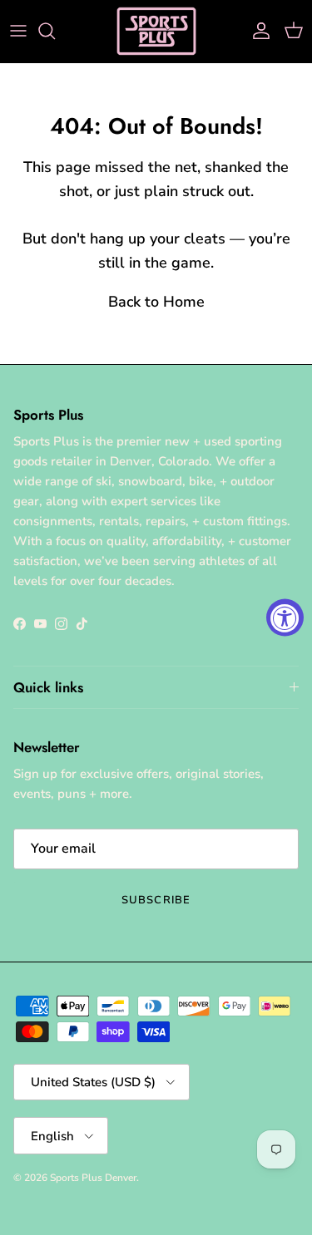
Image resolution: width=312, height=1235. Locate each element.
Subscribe (155, 900)
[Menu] (18, 30)
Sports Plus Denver (93, 1177)
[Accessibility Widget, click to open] (285, 618)
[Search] (55, 30)
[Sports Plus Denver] (156, 31)
